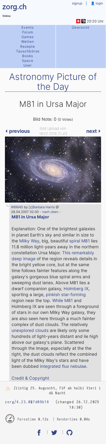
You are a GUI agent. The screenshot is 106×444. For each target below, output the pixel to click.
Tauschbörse (27, 51)
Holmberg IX (76, 288)
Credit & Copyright (30, 378)
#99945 (17, 207)
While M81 (62, 300)
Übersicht (80, 27)
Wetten (27, 42)
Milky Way (29, 240)
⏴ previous (17, 131)
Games (27, 37)
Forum (27, 32)
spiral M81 (79, 240)
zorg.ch (14, 6)
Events (27, 27)
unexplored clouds (30, 330)
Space (27, 61)
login (99, 3)
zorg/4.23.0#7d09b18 (27, 401)
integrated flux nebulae (63, 366)
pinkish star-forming (66, 294)
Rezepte (27, 46)
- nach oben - (50, 212)
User (27, 65)
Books (27, 56)
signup (77, 3)
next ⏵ (93, 131)
